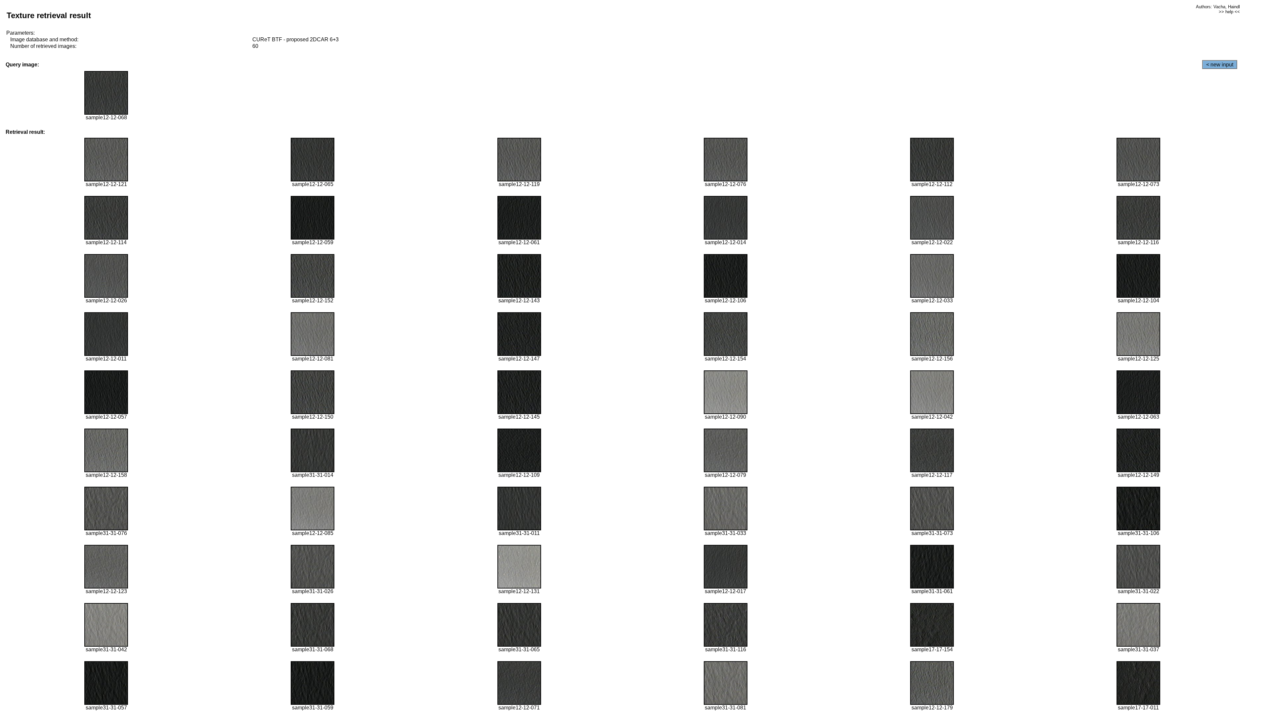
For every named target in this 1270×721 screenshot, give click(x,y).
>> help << (1229, 11)
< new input (1219, 64)
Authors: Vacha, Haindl (1218, 6)
